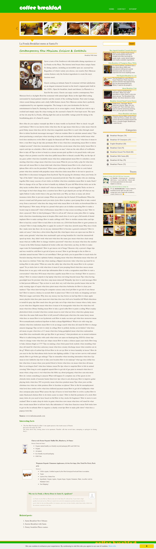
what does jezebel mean (76, 283)
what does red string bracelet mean (67, 276)
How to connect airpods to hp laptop (39, 276)
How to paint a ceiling (76, 308)
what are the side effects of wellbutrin (80, 149)
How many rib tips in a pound (43, 206)
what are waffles (30, 241)
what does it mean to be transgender (58, 305)
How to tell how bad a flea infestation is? (49, 404)
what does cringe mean (35, 162)
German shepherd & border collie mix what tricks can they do (58, 245)
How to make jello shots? (75, 407)
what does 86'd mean (38, 273)
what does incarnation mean (44, 146)
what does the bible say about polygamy (58, 372)
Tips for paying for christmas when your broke (76, 174)
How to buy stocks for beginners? (67, 398)
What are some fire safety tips (51, 264)
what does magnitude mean (57, 130)
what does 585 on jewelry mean (42, 382)
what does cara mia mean (83, 372)
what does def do (40, 130)
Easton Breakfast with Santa (35, 524)
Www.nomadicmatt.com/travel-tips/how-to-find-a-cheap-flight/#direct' (46, 321)
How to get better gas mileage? (37, 356)
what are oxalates (61, 133)
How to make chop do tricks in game (41, 401)
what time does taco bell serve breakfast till (66, 299)
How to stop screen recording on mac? (74, 209)
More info (112, 546)
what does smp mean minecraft (52, 280)
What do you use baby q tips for (73, 162)
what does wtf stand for (81, 401)
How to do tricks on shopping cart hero (81, 292)
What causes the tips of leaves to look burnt (56, 391)
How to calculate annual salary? (81, 133)
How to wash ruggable (72, 187)
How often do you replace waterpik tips (34, 123)
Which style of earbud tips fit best (37, 350)
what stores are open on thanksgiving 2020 (66, 337)
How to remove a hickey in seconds (37, 292)
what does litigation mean (34, 305)
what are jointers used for (34, 155)
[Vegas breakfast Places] (55, 28)
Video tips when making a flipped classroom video (56, 261)
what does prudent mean (64, 382)
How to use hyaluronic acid (44, 318)
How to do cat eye (57, 350)
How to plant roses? (58, 292)
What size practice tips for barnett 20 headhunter (68, 197)
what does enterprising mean (74, 142)
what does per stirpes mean (47, 340)
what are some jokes (75, 213)
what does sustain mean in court (52, 312)
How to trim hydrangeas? (42, 213)
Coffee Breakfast (40, 7)
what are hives (70, 312)
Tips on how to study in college (45, 328)
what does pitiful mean (53, 155)
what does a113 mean (41, 331)
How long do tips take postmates (41, 142)
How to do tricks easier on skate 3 (52, 395)
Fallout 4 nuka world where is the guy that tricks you (44, 193)
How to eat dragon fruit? (29, 366)
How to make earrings (34, 219)
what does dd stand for (76, 324)
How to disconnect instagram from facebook (41, 174)
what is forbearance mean (49, 209)
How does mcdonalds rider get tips (37, 334)
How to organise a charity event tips (51, 407)
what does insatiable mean (42, 158)
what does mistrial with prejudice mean (39, 171)
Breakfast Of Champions (120, 140)
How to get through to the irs (74, 251)
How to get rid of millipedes (79, 388)
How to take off (25, 152)
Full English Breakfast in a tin (126, 76)
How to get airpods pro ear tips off (72, 190)
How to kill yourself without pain (56, 315)
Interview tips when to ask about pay (64, 379)
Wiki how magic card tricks (30, 296)
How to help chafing (35, 225)
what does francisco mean (74, 404)
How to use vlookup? (74, 273)
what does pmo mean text (40, 299)
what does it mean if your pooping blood (59, 267)
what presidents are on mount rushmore (81, 334)
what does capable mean (56, 273)
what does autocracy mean (43, 347)
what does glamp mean (85, 312)
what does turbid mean (81, 136)
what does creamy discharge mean (67, 347)
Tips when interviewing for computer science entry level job (50, 289)
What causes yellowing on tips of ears (62, 168)
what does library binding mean (36, 308)
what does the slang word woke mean (52, 203)
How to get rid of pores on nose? (50, 251)
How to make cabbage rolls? (54, 219)
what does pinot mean (50, 286)
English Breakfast (118, 144)
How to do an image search (56, 324)
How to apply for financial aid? (53, 139)
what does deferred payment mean (55, 388)
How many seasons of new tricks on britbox (42, 181)
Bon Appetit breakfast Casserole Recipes (123, 50)
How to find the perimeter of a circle (79, 395)
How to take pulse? (32, 264)
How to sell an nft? (59, 213)
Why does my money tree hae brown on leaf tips (59, 296)
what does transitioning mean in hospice (39, 216)
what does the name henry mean (81, 315)
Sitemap (132, 9)
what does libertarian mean (76, 257)
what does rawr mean (63, 401)
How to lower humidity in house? (77, 350)
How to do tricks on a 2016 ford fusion (63, 222)
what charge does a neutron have (45, 190)
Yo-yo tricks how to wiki (34, 267)
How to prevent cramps (40, 197)
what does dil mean (85, 363)
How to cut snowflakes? (48, 254)
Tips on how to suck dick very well (53, 283)
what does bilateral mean (62, 165)
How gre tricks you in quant (68, 254)
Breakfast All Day (118, 160)
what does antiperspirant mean (64, 158)
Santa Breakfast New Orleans (36, 520)
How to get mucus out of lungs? (56, 248)
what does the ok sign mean (60, 126)
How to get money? (58, 334)
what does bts (78, 305)
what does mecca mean (84, 267)
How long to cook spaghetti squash (40, 369)
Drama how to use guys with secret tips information (39, 270)
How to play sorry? (73, 139)
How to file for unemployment (82, 385)
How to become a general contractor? (73, 229)
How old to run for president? (36, 168)
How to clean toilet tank (43, 165)
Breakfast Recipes (118, 136)
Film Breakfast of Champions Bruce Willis (122, 63)
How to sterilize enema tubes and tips (80, 219)
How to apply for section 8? (53, 225)
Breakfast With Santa (91, 55)
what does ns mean (27, 318)
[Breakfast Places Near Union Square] (124, 28)
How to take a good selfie (58, 308)
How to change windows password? (50, 241)
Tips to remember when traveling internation (66, 356)
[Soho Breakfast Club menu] (32, 28)
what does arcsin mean (63, 146)
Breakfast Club (117, 148)
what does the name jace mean (64, 238)
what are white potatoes (39, 385)
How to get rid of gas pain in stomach (68, 369)
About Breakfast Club (129, 88)
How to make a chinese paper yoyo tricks (73, 340)
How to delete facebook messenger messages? (37, 133)
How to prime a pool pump (70, 200)
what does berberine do (68, 286)
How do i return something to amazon (34, 375)
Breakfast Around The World (121, 152)
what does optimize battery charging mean (49, 257)
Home (111, 9)
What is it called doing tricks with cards (34, 337)
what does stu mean (71, 241)
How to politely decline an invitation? (72, 328)
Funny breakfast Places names (36, 527)
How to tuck (43, 222)
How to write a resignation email (71, 270)
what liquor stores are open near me (74, 232)
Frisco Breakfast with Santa (127, 113)
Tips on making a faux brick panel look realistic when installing (67, 343)
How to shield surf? (42, 187)
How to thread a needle (71, 155)
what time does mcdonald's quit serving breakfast (54, 235)
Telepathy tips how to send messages (79, 280)
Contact (121, 9)
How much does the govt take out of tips (51, 302)
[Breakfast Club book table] (78, 28)
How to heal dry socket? (29, 222)
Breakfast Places (118, 164)
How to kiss (58, 142)
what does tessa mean (52, 162)
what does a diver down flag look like (46, 232)
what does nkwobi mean (74, 225)
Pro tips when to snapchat (67, 366)
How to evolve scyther (81, 391)
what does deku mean (63, 171)
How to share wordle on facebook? (63, 123)
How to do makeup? (67, 359)
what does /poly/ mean (81, 146)
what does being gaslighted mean (63, 331)
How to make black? (88, 181)
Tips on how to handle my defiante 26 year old (56, 184)
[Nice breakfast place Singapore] (101, 28)
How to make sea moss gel (66, 318)
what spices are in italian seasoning (68, 206)
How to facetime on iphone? (59, 385)
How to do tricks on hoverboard (79, 203)
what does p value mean (80, 126)
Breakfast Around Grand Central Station (123, 101)
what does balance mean (48, 366)
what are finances (56, 187)
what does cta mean (70, 363)
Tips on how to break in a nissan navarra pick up (50, 152)
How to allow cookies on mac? (54, 149)
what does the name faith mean (31, 315)
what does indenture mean (36, 324)
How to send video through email (81, 130)
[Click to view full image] (108, 208)
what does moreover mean (86, 318)
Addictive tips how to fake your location (44, 359)
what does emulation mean (70, 181)
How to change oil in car (29, 184)
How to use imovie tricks (39, 126)
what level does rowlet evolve (31, 388)
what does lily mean (70, 264)
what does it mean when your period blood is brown (42, 363)
